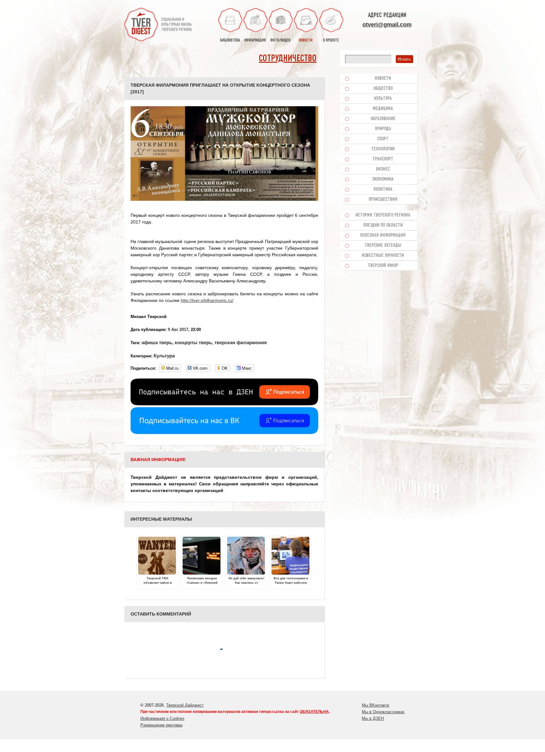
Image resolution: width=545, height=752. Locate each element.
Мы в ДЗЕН (373, 718)
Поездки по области (383, 225)
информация (255, 40)
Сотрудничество (288, 59)
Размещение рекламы (161, 725)
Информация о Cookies (162, 718)
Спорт (383, 139)
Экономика (383, 179)
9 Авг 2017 (178, 329)
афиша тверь (157, 342)
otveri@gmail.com (387, 24)
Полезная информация (383, 235)
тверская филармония (240, 342)
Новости (383, 78)
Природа (383, 129)
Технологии (383, 149)
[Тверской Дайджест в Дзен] (224, 403)
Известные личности (383, 255)
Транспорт (382, 159)
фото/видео (280, 40)
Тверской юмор (383, 265)
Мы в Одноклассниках (383, 711)
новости (306, 40)
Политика (382, 189)
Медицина (383, 109)
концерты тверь (193, 342)
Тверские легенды (383, 245)
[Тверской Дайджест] (141, 25)
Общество (383, 88)
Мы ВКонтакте (375, 705)
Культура (164, 355)
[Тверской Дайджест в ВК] (224, 432)
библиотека (230, 40)
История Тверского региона (382, 215)
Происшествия (383, 199)
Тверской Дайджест (185, 705)
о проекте (331, 40)
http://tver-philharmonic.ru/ (207, 300)
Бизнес (383, 169)
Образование (383, 119)
